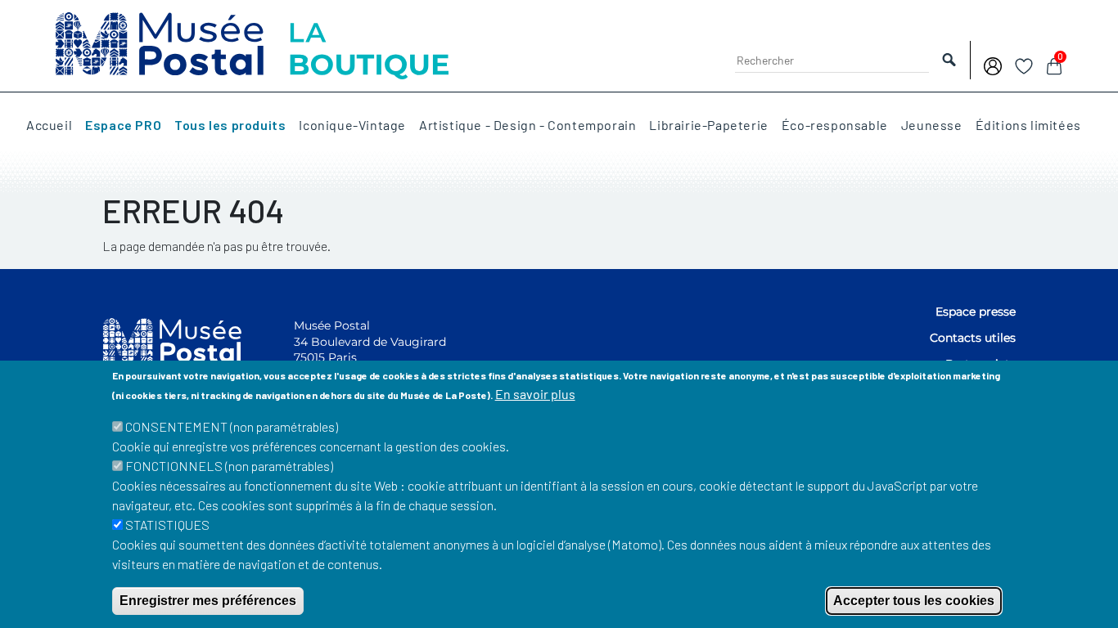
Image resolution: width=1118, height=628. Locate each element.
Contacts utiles (973, 337)
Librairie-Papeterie (708, 125)
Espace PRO (123, 125)
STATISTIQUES (167, 524)
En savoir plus (535, 393)
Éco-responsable (835, 125)
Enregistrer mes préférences (207, 601)
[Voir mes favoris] (1024, 64)
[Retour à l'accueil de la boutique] (252, 44)
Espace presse (975, 311)
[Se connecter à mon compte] (993, 64)
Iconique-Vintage (352, 125)
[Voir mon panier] (1054, 64)
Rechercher (949, 60)
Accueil (49, 125)
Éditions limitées (1028, 125)
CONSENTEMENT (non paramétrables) (231, 426)
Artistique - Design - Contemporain (527, 125)
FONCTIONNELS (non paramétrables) (229, 465)
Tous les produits (230, 125)
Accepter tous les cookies (913, 601)
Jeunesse (931, 125)
